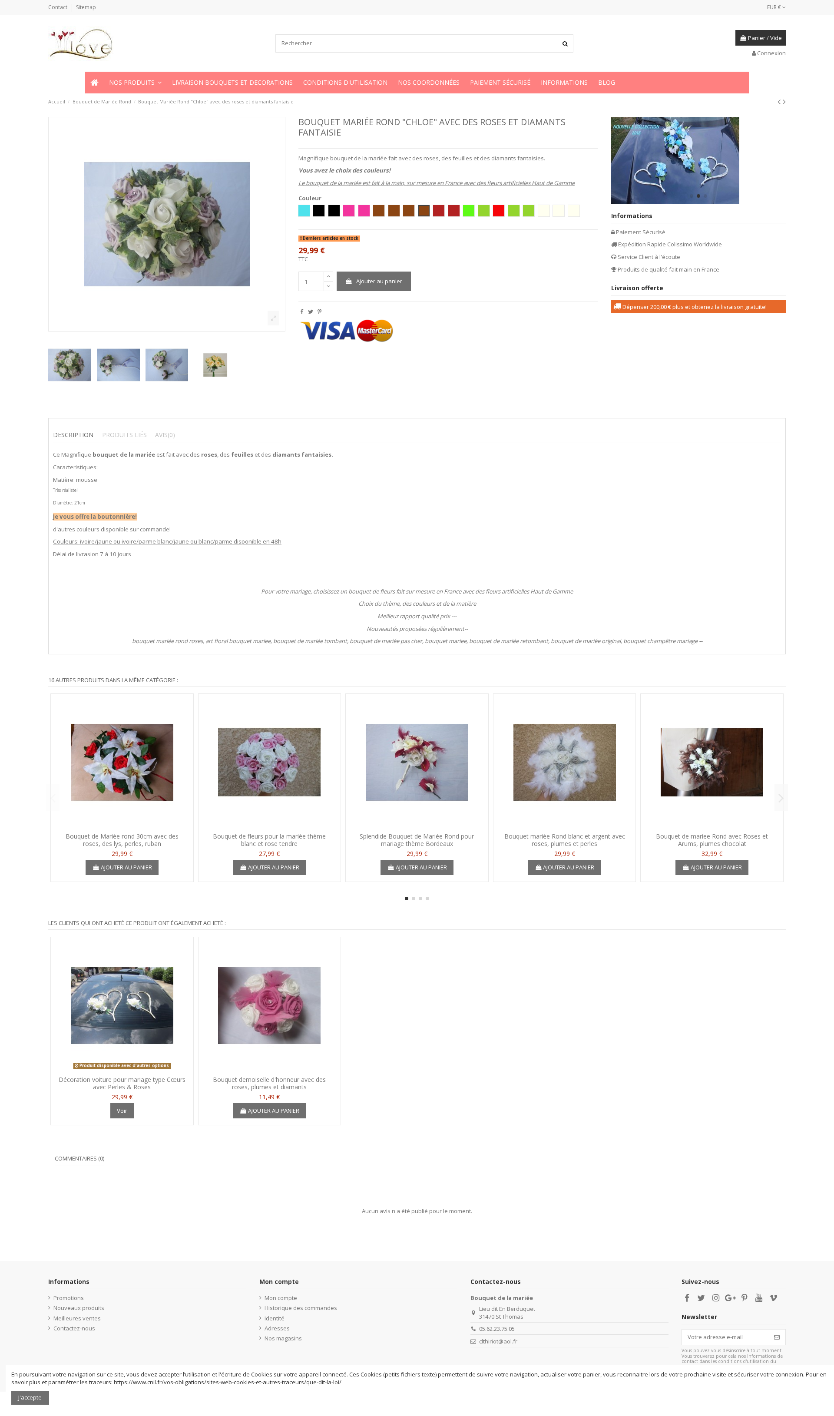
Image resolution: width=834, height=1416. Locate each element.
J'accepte (30, 1397)
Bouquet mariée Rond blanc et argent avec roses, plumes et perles (564, 840)
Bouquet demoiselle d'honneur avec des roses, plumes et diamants (269, 1083)
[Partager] (301, 311)
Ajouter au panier (379, 281)
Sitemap (86, 7)
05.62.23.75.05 (497, 1329)
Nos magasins (283, 1338)
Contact (58, 7)
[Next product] (784, 101)
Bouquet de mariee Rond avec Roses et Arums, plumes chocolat (712, 840)
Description (73, 435)
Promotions (68, 1298)
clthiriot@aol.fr (498, 1341)
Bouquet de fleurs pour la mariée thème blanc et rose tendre (269, 840)
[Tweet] (310, 311)
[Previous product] (780, 101)
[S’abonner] (776, 1337)
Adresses (277, 1328)
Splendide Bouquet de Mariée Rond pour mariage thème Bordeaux (417, 840)
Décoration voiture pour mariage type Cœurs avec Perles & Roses (122, 1083)
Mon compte (281, 1298)
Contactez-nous (74, 1328)
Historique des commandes (301, 1308)
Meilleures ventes (77, 1318)
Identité (275, 1318)
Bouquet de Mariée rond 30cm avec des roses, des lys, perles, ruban (122, 840)
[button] (135, 82)
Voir (122, 1110)
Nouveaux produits (78, 1308)
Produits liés (124, 435)
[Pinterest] (319, 311)
